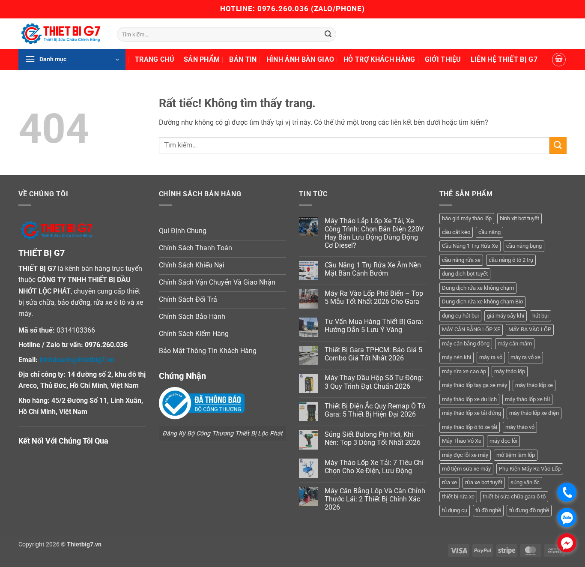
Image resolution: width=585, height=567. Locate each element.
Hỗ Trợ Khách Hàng (379, 59)
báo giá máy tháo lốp (467, 218)
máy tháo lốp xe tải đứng (471, 413)
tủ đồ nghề (488, 510)
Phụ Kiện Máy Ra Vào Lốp (530, 468)
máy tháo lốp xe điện (534, 413)
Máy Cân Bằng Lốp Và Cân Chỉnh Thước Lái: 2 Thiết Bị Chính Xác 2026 (375, 499)
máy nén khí (456, 357)
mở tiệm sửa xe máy (466, 468)
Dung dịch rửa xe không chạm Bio (482, 301)
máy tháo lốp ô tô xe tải (469, 427)
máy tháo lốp (509, 371)
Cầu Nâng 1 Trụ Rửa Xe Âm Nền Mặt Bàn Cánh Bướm (373, 269)
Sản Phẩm (202, 59)
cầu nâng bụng (524, 246)
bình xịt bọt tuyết (519, 218)
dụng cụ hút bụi (460, 315)
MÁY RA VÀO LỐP (529, 329)
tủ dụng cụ (454, 510)
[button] (71, 59)
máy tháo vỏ (519, 427)
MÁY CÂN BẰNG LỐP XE (471, 329)
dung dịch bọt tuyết (465, 273)
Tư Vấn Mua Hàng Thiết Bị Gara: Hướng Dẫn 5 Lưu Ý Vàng (374, 326)
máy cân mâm (515, 343)
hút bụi (540, 315)
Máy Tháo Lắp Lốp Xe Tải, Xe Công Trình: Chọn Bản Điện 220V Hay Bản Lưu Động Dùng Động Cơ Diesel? (374, 233)
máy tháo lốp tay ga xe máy (474, 385)
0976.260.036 (283, 8)
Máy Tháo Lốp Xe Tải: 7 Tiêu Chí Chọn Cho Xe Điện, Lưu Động (374, 467)
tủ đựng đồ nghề (529, 510)
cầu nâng (489, 232)
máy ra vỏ (490, 357)
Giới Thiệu (443, 59)
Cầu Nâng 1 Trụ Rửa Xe (470, 246)
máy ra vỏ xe (525, 357)
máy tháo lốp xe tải (527, 399)
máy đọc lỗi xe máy (465, 455)
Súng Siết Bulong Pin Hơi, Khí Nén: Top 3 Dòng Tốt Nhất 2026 (373, 438)
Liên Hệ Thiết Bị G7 (504, 59)
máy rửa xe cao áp (464, 371)
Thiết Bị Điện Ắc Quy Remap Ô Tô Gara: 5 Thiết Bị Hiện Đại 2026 (375, 410)
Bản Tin (243, 59)
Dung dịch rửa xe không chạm (478, 288)
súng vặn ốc (525, 482)
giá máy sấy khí (505, 315)
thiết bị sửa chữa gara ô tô (514, 496)
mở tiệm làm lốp (515, 455)
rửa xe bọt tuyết (483, 482)
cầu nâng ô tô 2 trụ (511, 260)
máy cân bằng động (465, 343)
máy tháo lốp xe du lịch (469, 399)
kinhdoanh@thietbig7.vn (76, 360)
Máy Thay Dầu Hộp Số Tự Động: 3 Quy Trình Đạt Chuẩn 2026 (374, 382)
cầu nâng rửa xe (461, 260)
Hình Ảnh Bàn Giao (300, 59)
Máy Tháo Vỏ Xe (461, 441)
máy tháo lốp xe (534, 385)
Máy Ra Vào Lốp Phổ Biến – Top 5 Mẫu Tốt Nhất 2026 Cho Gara (374, 297)
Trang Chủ (154, 59)
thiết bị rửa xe (458, 496)
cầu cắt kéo (456, 232)
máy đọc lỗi (503, 441)
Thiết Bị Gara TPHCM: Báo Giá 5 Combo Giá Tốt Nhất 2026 (373, 354)
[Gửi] (328, 34)
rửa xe (449, 482)
